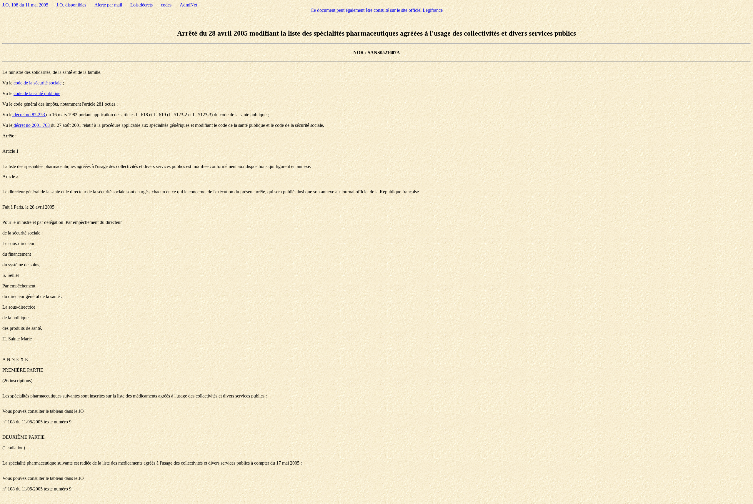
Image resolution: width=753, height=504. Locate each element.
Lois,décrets (141, 4)
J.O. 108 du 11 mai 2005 (25, 4)
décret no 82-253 (29, 114)
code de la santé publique (37, 93)
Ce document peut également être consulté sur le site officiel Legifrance (377, 10)
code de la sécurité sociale (37, 82)
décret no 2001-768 (31, 125)
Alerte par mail (108, 4)
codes (166, 4)
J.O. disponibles (71, 4)
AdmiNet (188, 4)
